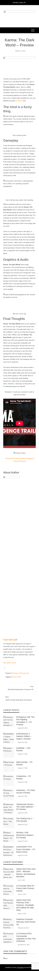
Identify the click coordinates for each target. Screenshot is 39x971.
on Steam (19, 101)
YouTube (8, 458)
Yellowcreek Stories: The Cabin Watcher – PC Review (25, 806)
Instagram (29, 458)
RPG (19, 677)
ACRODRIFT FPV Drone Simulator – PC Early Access (25, 849)
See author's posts (9, 663)
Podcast (23, 461)
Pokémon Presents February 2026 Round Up (25, 921)
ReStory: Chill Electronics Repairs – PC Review (25, 835)
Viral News (20, 967)
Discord (16, 461)
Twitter (22, 458)
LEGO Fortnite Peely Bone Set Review (18, 698)
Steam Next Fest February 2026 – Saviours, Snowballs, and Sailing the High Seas (25, 905)
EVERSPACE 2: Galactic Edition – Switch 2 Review (23, 736)
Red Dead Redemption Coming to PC (21, 688)
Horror (15, 677)
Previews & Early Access (20, 673)
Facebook (15, 458)
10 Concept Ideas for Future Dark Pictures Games (25, 888)
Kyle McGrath (10, 639)
